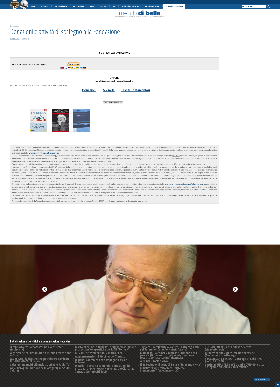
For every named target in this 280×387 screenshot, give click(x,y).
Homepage (14, 26)
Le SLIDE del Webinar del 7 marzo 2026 (99, 353)
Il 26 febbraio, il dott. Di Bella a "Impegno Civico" (170, 364)
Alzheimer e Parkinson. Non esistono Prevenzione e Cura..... (40, 354)
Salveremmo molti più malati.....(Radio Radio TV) (40, 364)
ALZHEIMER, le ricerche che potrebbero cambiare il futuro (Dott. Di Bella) (40, 360)
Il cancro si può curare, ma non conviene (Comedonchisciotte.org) (230, 354)
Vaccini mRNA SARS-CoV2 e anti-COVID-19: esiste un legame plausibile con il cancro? (234, 366)
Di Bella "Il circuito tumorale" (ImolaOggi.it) (102, 365)
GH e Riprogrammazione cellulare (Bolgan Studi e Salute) (40, 369)
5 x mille (109, 90)
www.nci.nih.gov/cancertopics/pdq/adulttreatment (184, 184)
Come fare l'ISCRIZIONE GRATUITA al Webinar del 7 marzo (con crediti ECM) (105, 370)
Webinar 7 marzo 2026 (154, 361)
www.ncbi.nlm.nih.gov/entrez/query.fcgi (44, 153)
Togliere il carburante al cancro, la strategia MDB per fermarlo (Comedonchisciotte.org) (170, 348)
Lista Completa (260, 379)
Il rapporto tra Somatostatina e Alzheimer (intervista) (36, 348)
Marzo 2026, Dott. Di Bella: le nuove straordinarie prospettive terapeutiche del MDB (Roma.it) (105, 348)
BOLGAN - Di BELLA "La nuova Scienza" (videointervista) (228, 348)
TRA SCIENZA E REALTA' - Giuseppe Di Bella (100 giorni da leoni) (233, 360)
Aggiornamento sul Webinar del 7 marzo (100, 356)
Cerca (268, 6)
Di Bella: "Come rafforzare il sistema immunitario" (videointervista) (162, 369)
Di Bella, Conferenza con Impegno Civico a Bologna (101, 361)
